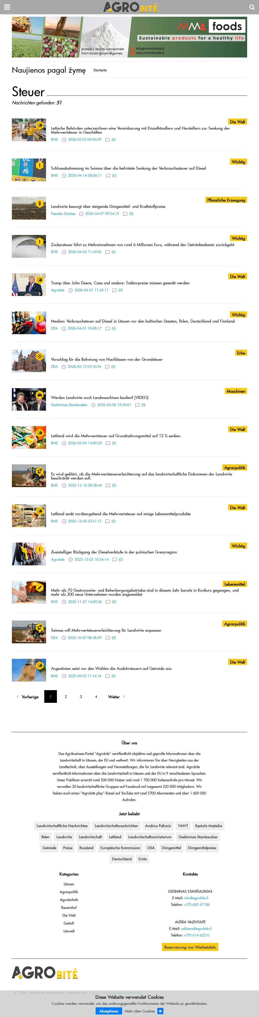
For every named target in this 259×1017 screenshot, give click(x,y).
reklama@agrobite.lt (196, 928)
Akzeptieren (108, 1010)
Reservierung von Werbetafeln (190, 947)
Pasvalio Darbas (63, 213)
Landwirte (64, 836)
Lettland (115, 836)
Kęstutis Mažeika (208, 825)
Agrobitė (57, 290)
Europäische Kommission (120, 847)
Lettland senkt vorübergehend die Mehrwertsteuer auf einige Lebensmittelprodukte (121, 513)
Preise (67, 847)
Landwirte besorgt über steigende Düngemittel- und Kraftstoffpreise (108, 206)
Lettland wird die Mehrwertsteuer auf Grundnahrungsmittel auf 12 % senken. (116, 435)
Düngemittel (171, 847)
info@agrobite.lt (196, 897)
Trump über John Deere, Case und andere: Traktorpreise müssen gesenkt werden (120, 282)
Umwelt (68, 931)
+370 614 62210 (196, 935)
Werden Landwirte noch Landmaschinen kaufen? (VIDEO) (99, 397)
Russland (86, 847)
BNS (54, 139)
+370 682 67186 (197, 904)
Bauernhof (69, 907)
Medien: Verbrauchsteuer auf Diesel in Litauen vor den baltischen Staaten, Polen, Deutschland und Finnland (143, 321)
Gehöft (69, 923)
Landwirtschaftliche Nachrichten (62, 825)
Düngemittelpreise (202, 847)
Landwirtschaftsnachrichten (116, 825)
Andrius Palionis (158, 825)
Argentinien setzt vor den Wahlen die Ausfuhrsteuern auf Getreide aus (111, 668)
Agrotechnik (69, 899)
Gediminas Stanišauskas (69, 404)
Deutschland (122, 858)
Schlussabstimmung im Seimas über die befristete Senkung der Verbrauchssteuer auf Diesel (128, 168)
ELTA (54, 328)
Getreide (49, 847)
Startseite (100, 70)
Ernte (143, 858)
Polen (45, 836)
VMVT (183, 825)
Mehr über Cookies (140, 1011)
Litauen (69, 884)
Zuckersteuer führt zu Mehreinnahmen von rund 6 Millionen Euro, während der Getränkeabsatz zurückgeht (142, 244)
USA (151, 847)
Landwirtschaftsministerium (149, 836)
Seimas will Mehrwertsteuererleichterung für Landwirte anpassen (106, 630)
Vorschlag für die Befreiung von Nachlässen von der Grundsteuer (107, 359)
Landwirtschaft (90, 836)
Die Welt (68, 915)
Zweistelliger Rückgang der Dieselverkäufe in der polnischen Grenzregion (114, 551)
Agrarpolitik (69, 891)
